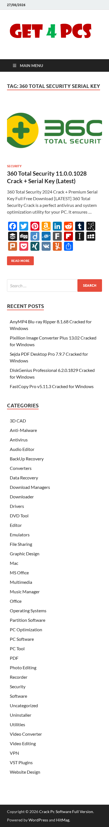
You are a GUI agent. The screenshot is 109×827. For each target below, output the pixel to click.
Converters (21, 468)
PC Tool (17, 648)
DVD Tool (19, 515)
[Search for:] (54, 285)
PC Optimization (26, 629)
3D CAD (18, 420)
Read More (18, 259)
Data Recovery (24, 477)
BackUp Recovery (27, 458)
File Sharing (21, 544)
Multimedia (21, 582)
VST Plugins (21, 762)
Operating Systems (28, 610)
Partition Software (27, 620)
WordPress (38, 820)
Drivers (17, 506)
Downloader (22, 496)
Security (14, 166)
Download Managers (30, 487)
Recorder (18, 677)
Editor (16, 525)
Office (16, 601)
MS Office (19, 572)
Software (18, 696)
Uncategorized (24, 705)
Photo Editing (23, 667)
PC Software (22, 639)
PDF (14, 658)
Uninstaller (20, 715)
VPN (14, 753)
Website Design (25, 772)
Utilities (17, 724)
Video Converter (26, 734)
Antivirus (19, 439)
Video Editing (23, 743)
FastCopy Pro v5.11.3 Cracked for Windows (52, 386)
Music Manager (25, 591)
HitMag (62, 820)
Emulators (20, 534)
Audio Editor (22, 449)
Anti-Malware (23, 430)
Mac (14, 563)
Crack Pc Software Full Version (66, 811)
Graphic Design (24, 553)
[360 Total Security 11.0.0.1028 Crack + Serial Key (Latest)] (54, 130)
